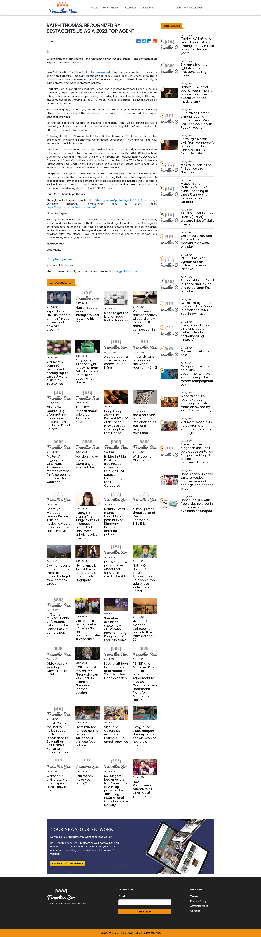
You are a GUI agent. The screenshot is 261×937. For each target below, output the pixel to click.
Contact (195, 911)
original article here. (128, 271)
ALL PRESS (130, 7)
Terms (194, 896)
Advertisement (199, 906)
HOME (94, 7)
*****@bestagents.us (59, 259)
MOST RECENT (111, 7)
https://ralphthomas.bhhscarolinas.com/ (71, 207)
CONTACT (147, 7)
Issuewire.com (100, 72)
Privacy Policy (198, 901)
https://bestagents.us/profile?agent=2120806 (115, 200)
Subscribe (145, 911)
